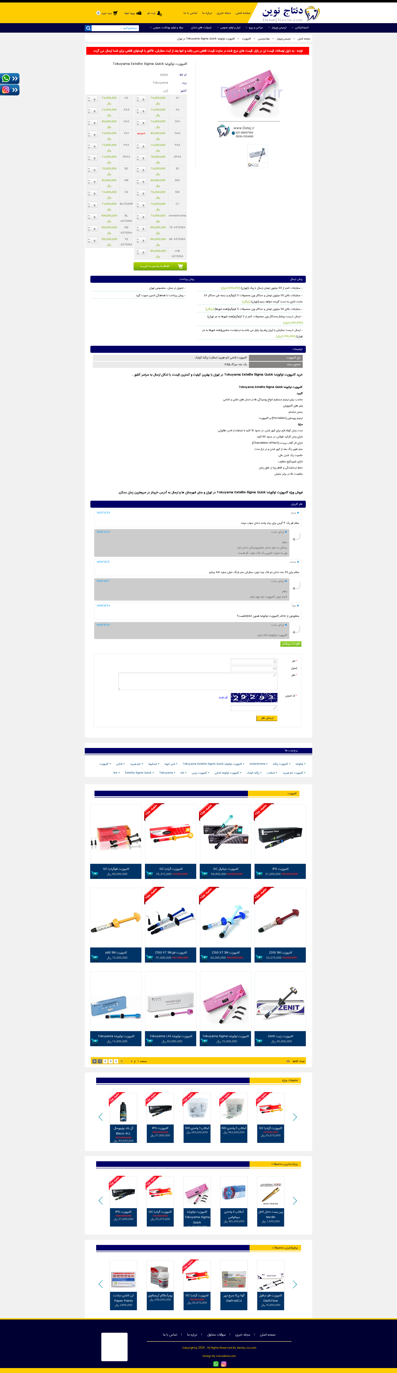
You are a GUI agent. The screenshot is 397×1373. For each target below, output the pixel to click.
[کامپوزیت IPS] (280, 863)
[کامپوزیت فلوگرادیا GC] (116, 863)
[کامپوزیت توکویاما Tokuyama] (116, 1030)
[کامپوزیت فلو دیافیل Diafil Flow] (270, 1276)
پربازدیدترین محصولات (284, 1164)
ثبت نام (151, 13)
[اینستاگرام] (224, 1366)
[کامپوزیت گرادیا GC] (170, 863)
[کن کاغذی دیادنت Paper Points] (123, 1276)
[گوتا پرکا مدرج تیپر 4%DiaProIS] (233, 1276)
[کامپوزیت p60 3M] (116, 946)
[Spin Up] (137, 98)
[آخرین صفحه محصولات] (121, 1061)
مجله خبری (243, 1335)
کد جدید (223, 697)
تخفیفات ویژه (290, 1080)
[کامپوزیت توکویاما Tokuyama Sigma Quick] (250, 140)
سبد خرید (105, 13)
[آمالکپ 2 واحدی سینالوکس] (233, 1192)
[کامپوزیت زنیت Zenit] (280, 1030)
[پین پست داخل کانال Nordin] (270, 1192)
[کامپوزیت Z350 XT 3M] (225, 946)
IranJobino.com (226, 1356)
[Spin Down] (137, 101)
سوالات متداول (216, 1335)
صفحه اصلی (267, 1335)
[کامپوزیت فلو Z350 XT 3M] (170, 946)
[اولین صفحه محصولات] (94, 1061)
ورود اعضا (129, 13)
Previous (101, 1119)
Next (294, 1119)
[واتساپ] (216, 1366)
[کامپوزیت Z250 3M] (280, 946)
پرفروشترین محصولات (285, 1247)
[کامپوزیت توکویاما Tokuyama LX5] (170, 1030)
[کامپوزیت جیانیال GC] (225, 863)
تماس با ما (170, 1335)
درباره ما (192, 1335)
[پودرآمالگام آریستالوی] (160, 1276)
